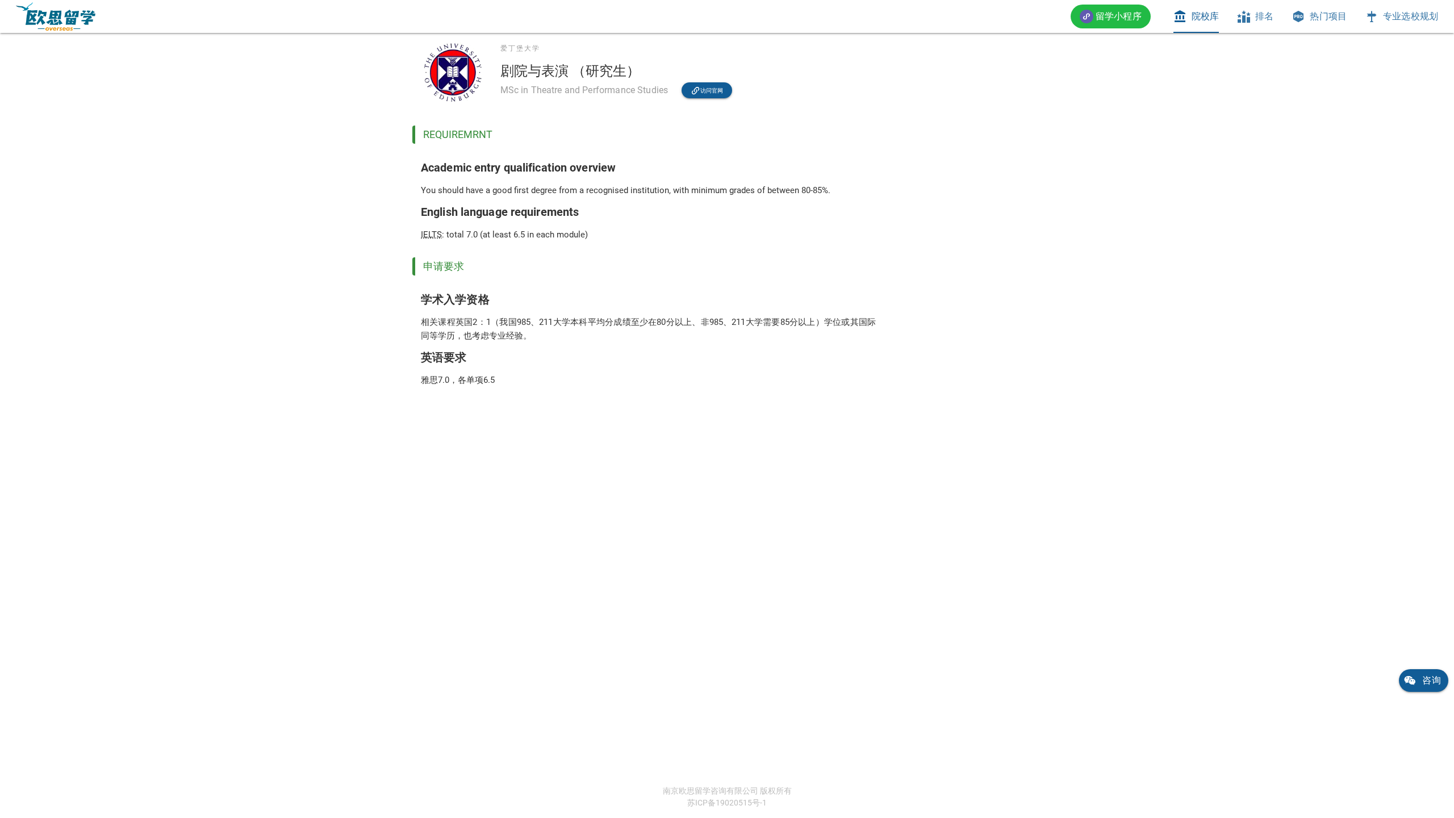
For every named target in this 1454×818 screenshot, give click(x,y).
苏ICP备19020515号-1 (727, 802)
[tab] (1196, 16)
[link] (56, 16)
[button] (1111, 16)
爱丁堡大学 (520, 48)
